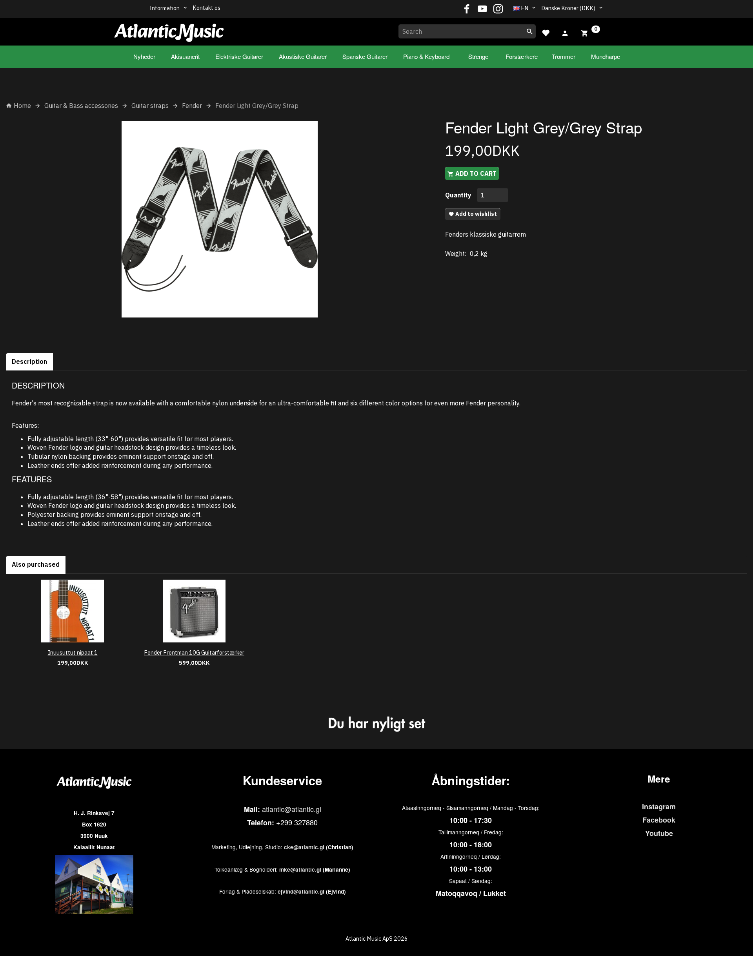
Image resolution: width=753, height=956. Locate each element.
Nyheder (144, 56)
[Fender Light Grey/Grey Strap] (219, 219)
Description (29, 361)
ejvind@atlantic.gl (301, 891)
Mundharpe (605, 56)
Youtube (659, 833)
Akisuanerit (185, 56)
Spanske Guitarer (364, 56)
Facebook (658, 820)
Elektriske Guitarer (239, 56)
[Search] (530, 31)
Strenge (478, 56)
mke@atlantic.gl (300, 869)
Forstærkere (522, 56)
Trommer (563, 56)
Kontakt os (206, 7)
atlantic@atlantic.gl (291, 809)
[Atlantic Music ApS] (169, 30)
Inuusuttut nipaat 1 (73, 652)
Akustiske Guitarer (303, 56)
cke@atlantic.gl (304, 847)
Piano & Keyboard (426, 56)
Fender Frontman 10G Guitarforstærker (194, 652)
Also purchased (36, 564)
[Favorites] (545, 32)
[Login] (565, 32)
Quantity (459, 195)
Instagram (659, 806)
